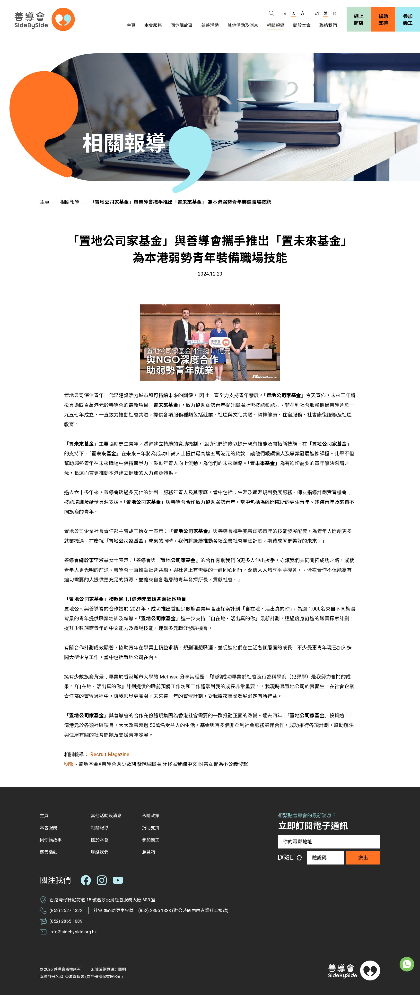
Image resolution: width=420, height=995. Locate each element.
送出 (363, 858)
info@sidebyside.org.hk (73, 931)
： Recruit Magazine (107, 754)
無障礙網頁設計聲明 (108, 969)
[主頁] (45, 19)
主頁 (45, 202)
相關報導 (69, 202)
